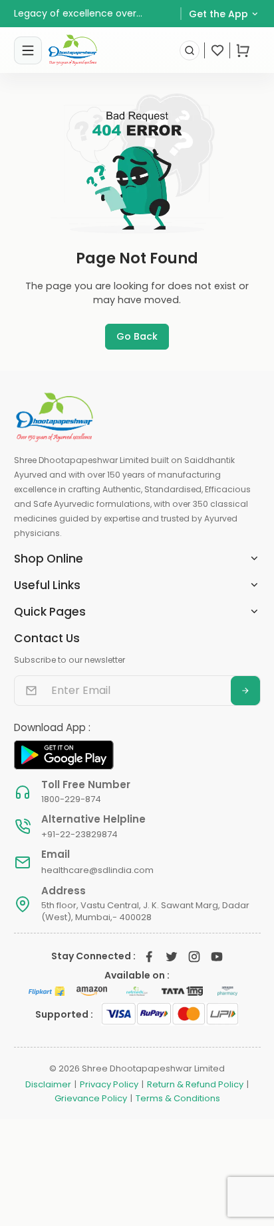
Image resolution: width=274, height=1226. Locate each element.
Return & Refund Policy (195, 1084)
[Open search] (190, 50)
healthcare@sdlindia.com (97, 870)
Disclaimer (48, 1084)
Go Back (137, 336)
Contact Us (47, 638)
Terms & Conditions (178, 1098)
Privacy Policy (109, 1084)
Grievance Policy (91, 1098)
